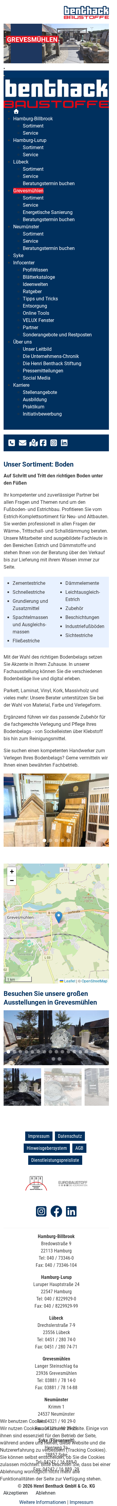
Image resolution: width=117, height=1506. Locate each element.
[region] (56, 43)
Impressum (39, 1131)
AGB (79, 1143)
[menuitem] (16, 111)
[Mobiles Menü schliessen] (4, 75)
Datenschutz (70, 1131)
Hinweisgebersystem (47, 1143)
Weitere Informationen (42, 1502)
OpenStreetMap (94, 977)
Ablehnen (46, 1493)
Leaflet (69, 977)
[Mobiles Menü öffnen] (4, 68)
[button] (13, 809)
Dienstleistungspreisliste (55, 1155)
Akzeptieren (15, 1493)
